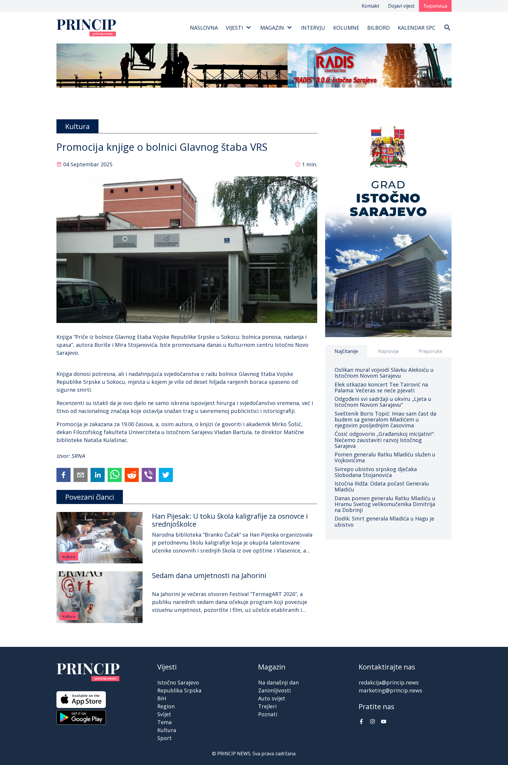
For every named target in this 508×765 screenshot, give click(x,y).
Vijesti (234, 27)
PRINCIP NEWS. (234, 753)
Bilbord (378, 27)
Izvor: (63, 455)
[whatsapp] (115, 475)
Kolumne (346, 27)
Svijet (164, 714)
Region (166, 706)
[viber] (149, 475)
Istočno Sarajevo (178, 682)
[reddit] (132, 475)
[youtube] (383, 722)
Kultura (68, 556)
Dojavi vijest (401, 6)
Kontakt (370, 6)
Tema (164, 722)
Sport (164, 737)
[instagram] (372, 722)
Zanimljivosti (274, 690)
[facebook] (63, 475)
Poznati (267, 714)
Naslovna (204, 27)
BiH (161, 698)
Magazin (272, 27)
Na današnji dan (278, 682)
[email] (80, 475)
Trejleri (267, 706)
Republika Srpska (179, 690)
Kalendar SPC (416, 27)
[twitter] (166, 475)
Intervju (313, 27)
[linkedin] (98, 475)
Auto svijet (271, 698)
